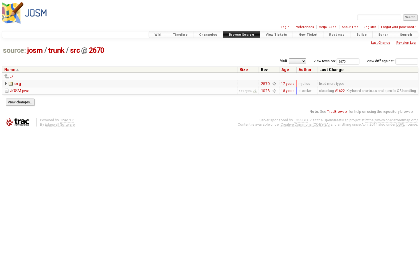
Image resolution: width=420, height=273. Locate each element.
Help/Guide (328, 27)
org (17, 83)
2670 (96, 50)
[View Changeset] (274, 83)
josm (35, 50)
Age (285, 69)
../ (11, 76)
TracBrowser (337, 111)
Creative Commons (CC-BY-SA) (305, 124)
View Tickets (276, 35)
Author (305, 69)
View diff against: (381, 61)
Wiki (158, 35)
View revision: (324, 61)
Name (9, 69)
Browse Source (241, 35)
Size (243, 69)
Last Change (380, 43)
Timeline (180, 35)
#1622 (340, 91)
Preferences (304, 27)
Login (285, 27)
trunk (56, 50)
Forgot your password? (398, 27)
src (75, 50)
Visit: (284, 61)
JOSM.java (19, 91)
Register (369, 27)
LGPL (400, 124)
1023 (265, 91)
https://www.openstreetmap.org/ (391, 120)
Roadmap (337, 35)
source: (14, 50)
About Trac (350, 27)
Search (406, 35)
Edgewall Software (60, 124)
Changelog (208, 35)
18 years (288, 91)
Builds (362, 35)
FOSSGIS (301, 120)
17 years (288, 84)
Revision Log (406, 43)
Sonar (383, 35)
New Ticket (308, 35)
